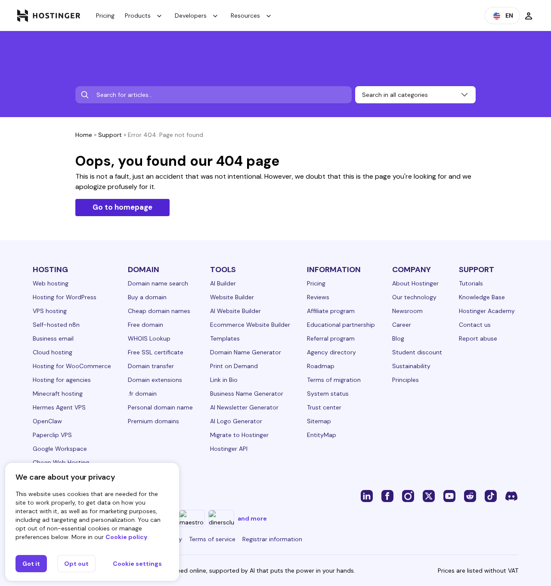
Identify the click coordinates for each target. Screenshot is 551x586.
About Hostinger (415, 283)
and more (252, 518)
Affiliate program (331, 311)
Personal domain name (160, 407)
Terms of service (212, 539)
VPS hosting (50, 311)
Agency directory (331, 352)
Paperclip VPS (52, 435)
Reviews (318, 297)
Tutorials (471, 283)
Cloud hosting (52, 352)
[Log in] (528, 15)
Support (110, 135)
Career (401, 325)
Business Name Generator (246, 393)
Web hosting (50, 283)
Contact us (475, 325)
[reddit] (470, 495)
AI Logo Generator (236, 421)
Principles (405, 380)
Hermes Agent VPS (59, 407)
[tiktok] (491, 495)
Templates (225, 338)
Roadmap (320, 366)
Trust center (324, 407)
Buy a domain (147, 297)
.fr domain (142, 393)
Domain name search (158, 283)
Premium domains (153, 421)
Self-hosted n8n (56, 325)
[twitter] (429, 495)
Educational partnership (341, 325)
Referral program (331, 338)
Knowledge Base (482, 297)
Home (83, 135)
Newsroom (407, 311)
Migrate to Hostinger (239, 435)
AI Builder (223, 283)
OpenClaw (47, 421)
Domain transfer (151, 366)
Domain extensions (155, 380)
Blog (398, 338)
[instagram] (408, 495)
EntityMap (321, 435)
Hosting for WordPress (64, 297)
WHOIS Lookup (149, 338)
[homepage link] (48, 15)
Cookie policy (126, 537)
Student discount (417, 352)
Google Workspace (60, 449)
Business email (53, 338)
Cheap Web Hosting (61, 462)
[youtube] (449, 495)
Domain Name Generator (245, 352)
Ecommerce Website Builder (250, 325)
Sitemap (319, 421)
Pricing (105, 15)
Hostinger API (229, 449)
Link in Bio (224, 380)
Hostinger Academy (487, 311)
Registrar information (272, 539)
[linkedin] (367, 495)
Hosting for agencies (62, 380)
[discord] (511, 495)
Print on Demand (234, 366)
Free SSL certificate (155, 352)
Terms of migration (334, 380)
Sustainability (411, 366)
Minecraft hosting (58, 393)
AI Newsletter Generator (244, 407)
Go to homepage (122, 207)
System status (328, 393)
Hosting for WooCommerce (72, 366)
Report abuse (478, 338)
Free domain (145, 325)
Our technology (414, 297)
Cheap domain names (159, 311)
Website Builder (232, 297)
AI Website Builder (235, 311)
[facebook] (387, 495)
